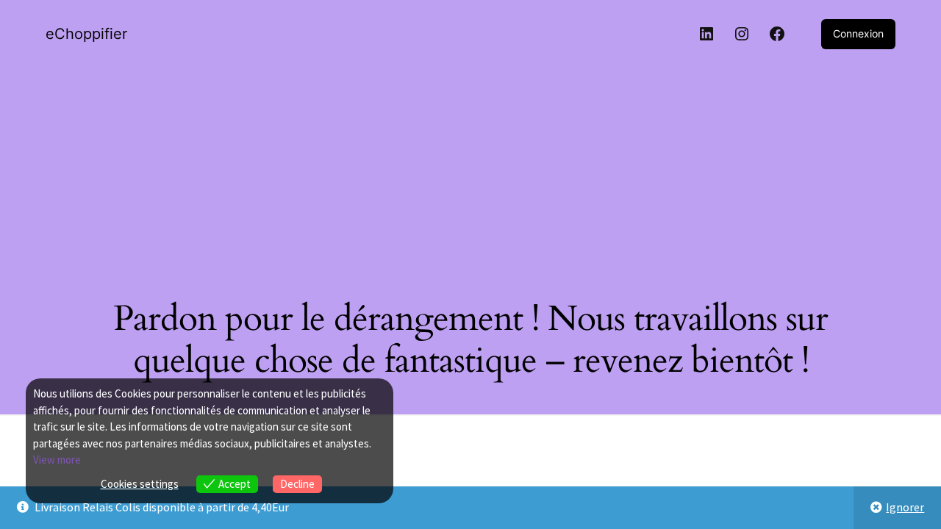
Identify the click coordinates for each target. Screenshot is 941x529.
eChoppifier (86, 34)
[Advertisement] (470, 170)
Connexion (858, 33)
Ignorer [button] (905, 507)
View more (57, 460)
